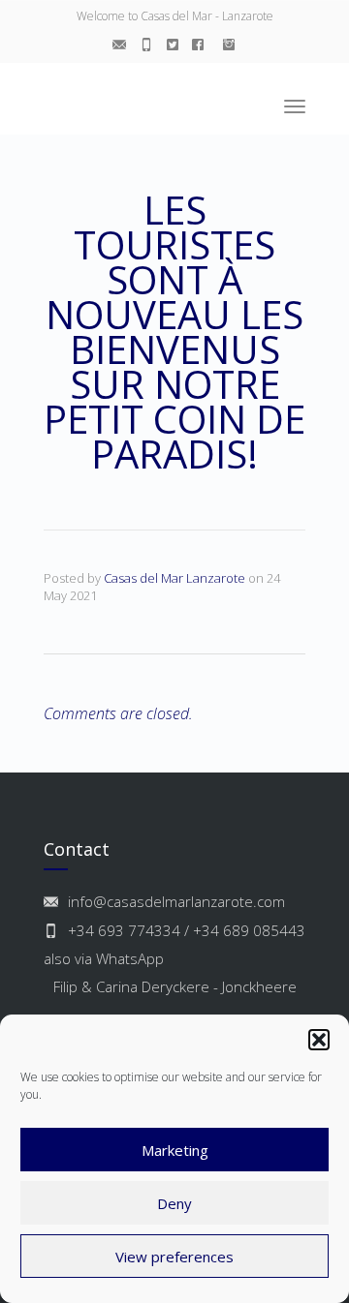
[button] (319, 1039)
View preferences (174, 1256)
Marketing (175, 1150)
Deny (174, 1203)
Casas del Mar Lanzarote (174, 578)
